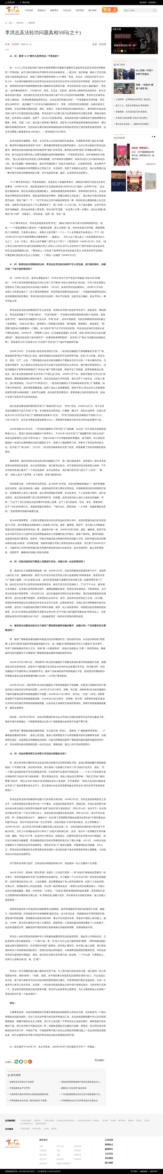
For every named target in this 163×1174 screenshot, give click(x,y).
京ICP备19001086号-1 (27, 1171)
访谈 (41, 1146)
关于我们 (134, 1171)
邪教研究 (43, 1155)
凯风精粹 (77, 1159)
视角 (58, 1155)
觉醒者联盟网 (40, 1124)
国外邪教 (43, 1163)
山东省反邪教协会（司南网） (88, 1121)
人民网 (46, 1129)
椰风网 (130, 1121)
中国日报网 (24, 1129)
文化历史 (67, 10)
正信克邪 (29, 10)
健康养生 (54, 10)
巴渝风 (138, 1121)
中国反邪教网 (25, 1121)
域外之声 (43, 1159)
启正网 (146, 1121)
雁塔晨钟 (122, 1121)
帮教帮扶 (77, 1155)
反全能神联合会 (26, 1124)
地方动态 (60, 1146)
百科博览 (80, 10)
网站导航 (26, 2)
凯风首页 (11, 2)
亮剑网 (113, 1121)
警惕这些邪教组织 (64, 1163)
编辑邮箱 (143, 1171)
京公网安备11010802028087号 (48, 1171)
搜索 (154, 10)
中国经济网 (36, 1129)
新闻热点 (42, 10)
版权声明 (153, 1171)
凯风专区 (20, 23)
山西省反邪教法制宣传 (65, 1121)
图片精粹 (93, 10)
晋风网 (105, 1121)
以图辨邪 (31, 23)
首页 (10, 23)
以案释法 (77, 1151)
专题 (58, 1151)
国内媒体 (60, 1159)
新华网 (54, 1129)
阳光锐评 (77, 1146)
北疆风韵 (37, 1121)
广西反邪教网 (48, 1121)
